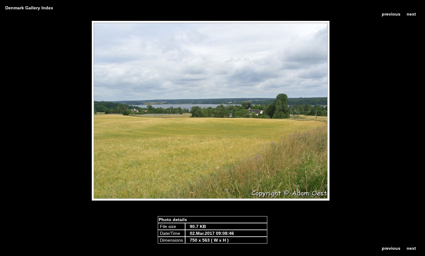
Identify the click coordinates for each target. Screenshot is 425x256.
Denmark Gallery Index (29, 7)
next (411, 14)
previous (391, 14)
